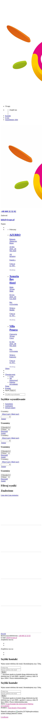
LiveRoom (4, 717)
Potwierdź (4, 431)
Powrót (3, 634)
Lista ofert (4, 495)
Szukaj (3, 419)
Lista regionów (13, 495)
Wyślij (3, 672)
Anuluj (3, 433)
